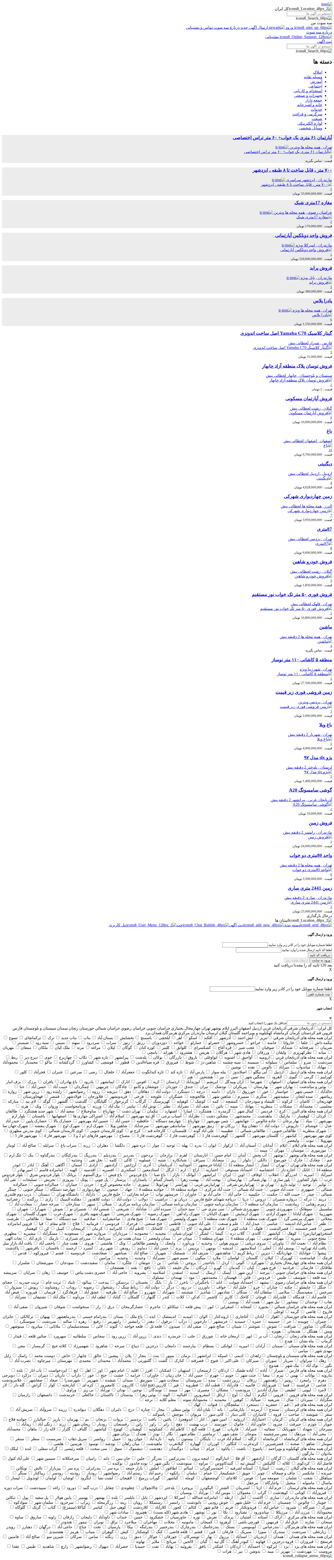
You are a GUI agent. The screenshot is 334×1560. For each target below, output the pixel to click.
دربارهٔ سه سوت (227, 27)
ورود (289, 27)
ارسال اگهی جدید (254, 27)
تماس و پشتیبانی (200, 27)
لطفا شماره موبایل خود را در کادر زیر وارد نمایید (293, 989)
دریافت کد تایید (320, 955)
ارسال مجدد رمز (297, 960)
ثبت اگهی (324, 41)
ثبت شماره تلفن (319, 994)
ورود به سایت (321, 960)
